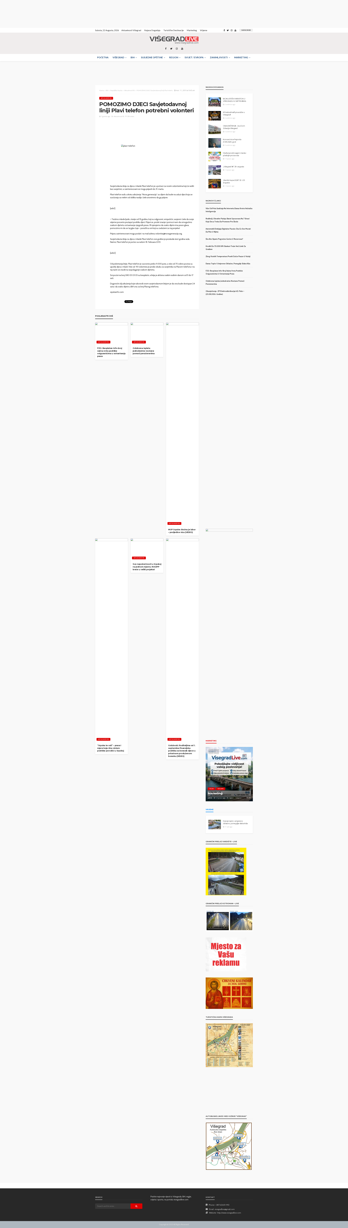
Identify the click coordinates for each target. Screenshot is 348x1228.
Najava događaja (152, 30)
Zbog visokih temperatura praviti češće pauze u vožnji (228, 256)
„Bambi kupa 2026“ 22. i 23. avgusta (234, 181)
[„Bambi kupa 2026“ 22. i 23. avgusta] (214, 183)
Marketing (192, 30)
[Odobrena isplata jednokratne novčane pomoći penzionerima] (147, 334)
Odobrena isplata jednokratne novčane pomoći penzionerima (144, 351)
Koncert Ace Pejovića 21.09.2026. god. (232, 140)
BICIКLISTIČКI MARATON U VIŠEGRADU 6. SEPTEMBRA (234, 100)
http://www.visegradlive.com (229, 1213)
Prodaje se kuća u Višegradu (228, 793)
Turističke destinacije (173, 30)
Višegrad (118, 57)
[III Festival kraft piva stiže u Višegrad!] (214, 116)
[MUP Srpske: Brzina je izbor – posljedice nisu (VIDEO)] (182, 424)
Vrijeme (203, 30)
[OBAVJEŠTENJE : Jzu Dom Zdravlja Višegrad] (214, 129)
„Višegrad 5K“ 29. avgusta (233, 166)
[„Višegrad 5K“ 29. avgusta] (214, 170)
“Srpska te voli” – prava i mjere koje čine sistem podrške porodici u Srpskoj (110, 748)
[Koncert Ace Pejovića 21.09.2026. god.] (214, 143)
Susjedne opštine (152, 57)
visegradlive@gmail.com (225, 1209)
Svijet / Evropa (194, 57)
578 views (130, 116)
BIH (133, 57)
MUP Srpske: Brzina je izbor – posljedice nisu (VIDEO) (181, 531)
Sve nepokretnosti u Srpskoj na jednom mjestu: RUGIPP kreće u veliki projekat (147, 567)
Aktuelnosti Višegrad (131, 30)
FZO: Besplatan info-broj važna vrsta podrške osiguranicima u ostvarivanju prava (111, 352)
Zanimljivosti (219, 57)
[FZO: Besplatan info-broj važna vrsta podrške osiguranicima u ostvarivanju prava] (111, 334)
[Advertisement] (24, 13)
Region (173, 57)
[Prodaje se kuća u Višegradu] (229, 774)
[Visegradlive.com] (174, 39)
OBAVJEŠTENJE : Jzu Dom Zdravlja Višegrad (234, 127)
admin (210, 798)
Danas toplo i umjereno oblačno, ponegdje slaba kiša (228, 263)
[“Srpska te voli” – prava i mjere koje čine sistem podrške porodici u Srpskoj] (111, 640)
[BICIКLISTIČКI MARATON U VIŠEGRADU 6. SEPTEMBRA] (214, 102)
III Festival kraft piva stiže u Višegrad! (234, 113)
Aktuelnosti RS (106, 98)
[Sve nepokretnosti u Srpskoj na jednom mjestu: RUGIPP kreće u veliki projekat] (147, 549)
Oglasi (211, 789)
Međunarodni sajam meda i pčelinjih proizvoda (234, 154)
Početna (102, 57)
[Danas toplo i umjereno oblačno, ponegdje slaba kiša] (214, 824)
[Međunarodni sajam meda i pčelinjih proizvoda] (214, 156)
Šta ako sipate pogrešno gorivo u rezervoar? (224, 239)
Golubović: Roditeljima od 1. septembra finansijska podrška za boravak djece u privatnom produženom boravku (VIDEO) (181, 750)
